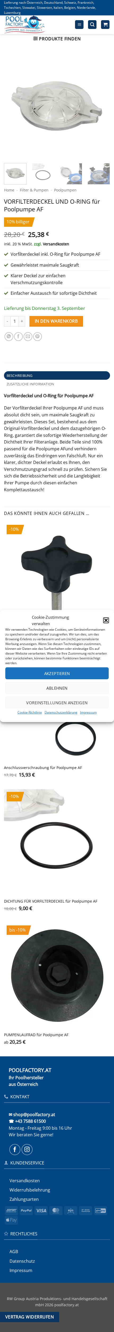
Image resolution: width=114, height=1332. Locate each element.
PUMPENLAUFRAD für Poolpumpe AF (36, 1034)
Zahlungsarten (24, 1199)
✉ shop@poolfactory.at (32, 1114)
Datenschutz (22, 1261)
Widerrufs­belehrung (30, 1190)
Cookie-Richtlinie (29, 712)
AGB (14, 1251)
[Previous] (12, 106)
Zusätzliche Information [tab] (30, 384)
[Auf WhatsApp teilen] (9, 336)
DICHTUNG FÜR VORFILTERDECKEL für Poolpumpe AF (50, 901)
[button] (106, 620)
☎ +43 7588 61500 (27, 1121)
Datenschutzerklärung (61, 712)
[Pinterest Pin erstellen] (37, 336)
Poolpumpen (65, 190)
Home (9, 190)
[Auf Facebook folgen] (14, 1149)
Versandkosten (56, 243)
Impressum (88, 712)
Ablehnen (57, 687)
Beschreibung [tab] (20, 375)
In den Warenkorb (56, 321)
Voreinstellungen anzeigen (56, 702)
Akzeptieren (57, 673)
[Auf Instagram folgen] (27, 1149)
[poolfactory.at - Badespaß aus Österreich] (31, 24)
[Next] (101, 106)
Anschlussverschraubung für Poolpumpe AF (43, 767)
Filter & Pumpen (34, 190)
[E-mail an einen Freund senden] (28, 336)
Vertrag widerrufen (29, 1317)
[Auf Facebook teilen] (18, 336)
